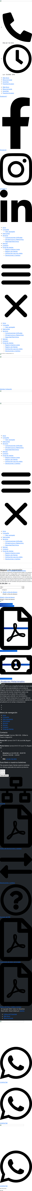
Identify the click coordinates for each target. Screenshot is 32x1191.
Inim (10, 562)
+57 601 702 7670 (11, 759)
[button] (16, 290)
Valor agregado (10, 231)
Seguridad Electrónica (12, 241)
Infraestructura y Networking (14, 239)
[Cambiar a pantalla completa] (2, 1188)
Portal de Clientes (8, 729)
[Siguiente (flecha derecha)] (2, 1190)
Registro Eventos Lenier (12, 249)
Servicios (5, 235)
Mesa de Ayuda (7, 80)
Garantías (6, 82)
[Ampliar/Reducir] (0, 1188)
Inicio (4, 228)
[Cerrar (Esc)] (5, 1188)
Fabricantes (6, 233)
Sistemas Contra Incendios (18, 570)
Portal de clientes (8, 247)
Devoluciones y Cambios (12, 255)
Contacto (5, 245)
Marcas (6, 562)
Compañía (6, 229)
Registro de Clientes (11, 251)
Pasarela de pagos (8, 84)
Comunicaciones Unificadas (13, 237)
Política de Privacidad (10, 1014)
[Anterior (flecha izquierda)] (0, 1190)
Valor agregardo (8, 719)
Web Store (6, 78)
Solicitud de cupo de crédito (14, 253)
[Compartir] (4, 1188)
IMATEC (22, 1011)
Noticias (5, 243)
